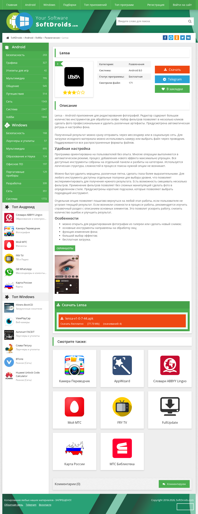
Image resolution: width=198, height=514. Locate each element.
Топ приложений (95, 5)
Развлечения (52, 37)
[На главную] (43, 21)
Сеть (9, 101)
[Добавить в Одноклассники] (176, 37)
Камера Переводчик (74, 381)
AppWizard (122, 381)
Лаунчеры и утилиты (20, 141)
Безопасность (15, 55)
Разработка (13, 183)
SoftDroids (16, 37)
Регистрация (155, 5)
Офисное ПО (14, 164)
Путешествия (15, 94)
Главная (11, 5)
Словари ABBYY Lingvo (170, 381)
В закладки (175, 89)
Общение (12, 86)
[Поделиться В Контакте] (188, 37)
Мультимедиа (15, 78)
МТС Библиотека (122, 464)
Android (30, 5)
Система (11, 109)
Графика (11, 63)
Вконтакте (45, 504)
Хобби (38, 37)
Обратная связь (13, 504)
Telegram (175, 79)
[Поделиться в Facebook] (165, 37)
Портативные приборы (15, 173)
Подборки (69, 5)
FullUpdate (170, 422)
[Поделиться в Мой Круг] (171, 37)
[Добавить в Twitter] (182, 37)
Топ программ (124, 5)
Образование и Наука (20, 156)
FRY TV (122, 422)
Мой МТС (74, 422)
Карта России (74, 464)
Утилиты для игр (17, 70)
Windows (49, 5)
